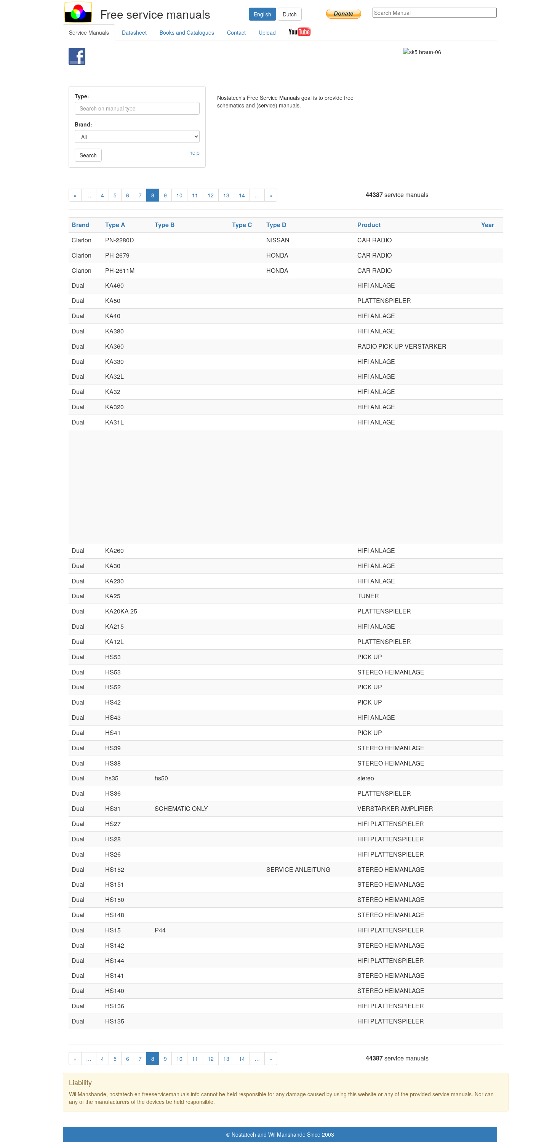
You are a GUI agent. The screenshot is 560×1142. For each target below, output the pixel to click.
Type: (82, 96)
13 (226, 195)
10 (179, 195)
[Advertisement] (267, 67)
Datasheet (134, 32)
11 (195, 195)
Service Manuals (89, 32)
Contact (236, 32)
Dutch (290, 14)
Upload (267, 32)
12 (211, 195)
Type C (242, 224)
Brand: (83, 124)
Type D (276, 224)
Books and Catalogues (187, 32)
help (194, 152)
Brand (81, 224)
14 (242, 195)
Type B (165, 224)
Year (487, 224)
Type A (115, 224)
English (262, 14)
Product (369, 224)
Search (88, 155)
